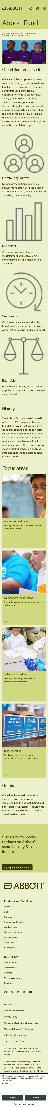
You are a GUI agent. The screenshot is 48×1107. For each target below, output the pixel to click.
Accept (35, 1098)
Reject (13, 1098)
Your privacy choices (24, 1104)
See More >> (6, 1084)
